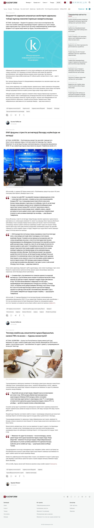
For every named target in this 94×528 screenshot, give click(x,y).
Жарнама (72, 511)
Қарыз (42, 312)
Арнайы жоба (40, 9)
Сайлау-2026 (63, 9)
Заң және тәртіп (24, 9)
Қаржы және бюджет (38, 108)
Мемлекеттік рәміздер (43, 511)
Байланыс (72, 508)
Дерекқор (32, 9)
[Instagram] (7, 115)
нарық (35, 312)
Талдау (52, 2)
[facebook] (75, 496)
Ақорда (10, 9)
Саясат (6, 508)
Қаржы (18, 312)
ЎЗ (86, 2)
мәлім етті (52, 303)
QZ (73, 2)
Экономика (10, 312)
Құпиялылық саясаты (42, 508)
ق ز (83, 2)
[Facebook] (19, 115)
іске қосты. (54, 464)
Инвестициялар (51, 312)
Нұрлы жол (26, 108)
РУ (75, 2)
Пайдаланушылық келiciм (43, 505)
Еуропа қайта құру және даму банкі (34, 308)
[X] (24, 115)
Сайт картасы (73, 505)
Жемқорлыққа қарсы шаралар (45, 514)
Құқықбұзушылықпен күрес (15, 472)
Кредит (49, 308)
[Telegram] (15, 115)
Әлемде (6, 517)
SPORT (58, 2)
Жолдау (56, 108)
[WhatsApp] (11, 115)
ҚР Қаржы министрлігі (13, 108)
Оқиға (5, 505)
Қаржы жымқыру (31, 472)
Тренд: (5, 9)
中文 (81, 2)
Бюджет (49, 108)
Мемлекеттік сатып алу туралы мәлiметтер (48, 517)
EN (78, 2)
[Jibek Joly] (82, 9)
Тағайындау (16, 9)
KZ (71, 2)
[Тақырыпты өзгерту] (66, 2)
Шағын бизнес (26, 312)
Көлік (28, 111)
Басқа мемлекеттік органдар (15, 111)
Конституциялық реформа (52, 9)
